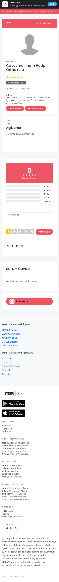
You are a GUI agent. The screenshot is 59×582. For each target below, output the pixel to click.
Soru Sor (16, 108)
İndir (52, 4)
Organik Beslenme (11, 366)
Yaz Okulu (7, 358)
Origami (6, 370)
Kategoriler (7, 11)
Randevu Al (37, 108)
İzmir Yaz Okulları (10, 471)
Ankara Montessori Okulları (15, 491)
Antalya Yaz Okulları (11, 476)
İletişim (5, 514)
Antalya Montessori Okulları (15, 499)
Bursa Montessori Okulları (14, 496)
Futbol (5, 362)
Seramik (6, 374)
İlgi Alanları (7, 431)
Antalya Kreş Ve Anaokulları (15, 454)
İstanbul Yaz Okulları (12, 465)
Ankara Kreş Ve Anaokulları (15, 445)
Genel (8, 22)
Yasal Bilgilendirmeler (12, 516)
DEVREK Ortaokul (10, 345)
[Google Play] (13, 403)
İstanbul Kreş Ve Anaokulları (15, 443)
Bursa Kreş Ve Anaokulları (14, 451)
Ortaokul (18, 11)
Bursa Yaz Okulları (10, 474)
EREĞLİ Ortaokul (9, 330)
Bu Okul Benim (43, 23)
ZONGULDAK (12, 88)
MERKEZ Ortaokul (10, 341)
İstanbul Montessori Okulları (15, 488)
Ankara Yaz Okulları (11, 468)
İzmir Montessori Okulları (14, 494)
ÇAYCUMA (25, 88)
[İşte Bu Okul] (13, 393)
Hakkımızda (7, 511)
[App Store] (13, 413)
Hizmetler (6, 425)
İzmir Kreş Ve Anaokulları (14, 448)
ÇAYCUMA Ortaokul (11, 333)
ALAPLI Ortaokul (9, 337)
